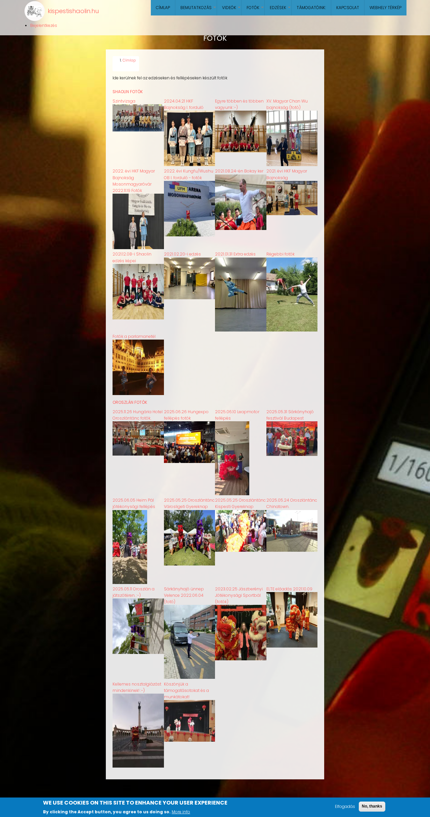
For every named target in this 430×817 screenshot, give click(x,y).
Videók (231, 10)
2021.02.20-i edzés (182, 254)
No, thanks (372, 806)
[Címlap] (35, 11)
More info (181, 811)
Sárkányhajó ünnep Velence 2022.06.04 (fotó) (184, 595)
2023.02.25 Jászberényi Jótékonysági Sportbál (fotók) (239, 595)
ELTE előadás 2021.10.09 (289, 589)
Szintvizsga (124, 101)
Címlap (163, 7)
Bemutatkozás (198, 10)
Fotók (255, 10)
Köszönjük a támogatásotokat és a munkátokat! (186, 690)
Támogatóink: (311, 7)
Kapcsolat (347, 7)
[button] (138, 130)
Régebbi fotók (280, 254)
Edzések (280, 10)
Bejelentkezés (43, 25)
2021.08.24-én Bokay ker (239, 171)
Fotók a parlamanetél (134, 336)
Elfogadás (345, 806)
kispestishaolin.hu (73, 11)
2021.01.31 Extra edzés (235, 254)
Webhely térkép (385, 7)
